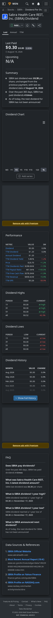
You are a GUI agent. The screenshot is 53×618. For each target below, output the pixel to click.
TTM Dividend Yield (14, 259)
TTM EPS (9, 280)
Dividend (10, 248)
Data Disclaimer (25, 609)
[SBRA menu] (45, 10)
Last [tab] (5, 32)
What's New (36, 601)
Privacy (29, 605)
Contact (25, 601)
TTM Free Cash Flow (15, 273)
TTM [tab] (22, 32)
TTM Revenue (12, 277)
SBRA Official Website (19, 551)
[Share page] (39, 25)
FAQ (46, 601)
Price (8, 262)
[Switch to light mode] (33, 4)
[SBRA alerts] (27, 25)
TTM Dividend (12, 251)
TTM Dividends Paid (15, 266)
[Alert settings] (33, 25)
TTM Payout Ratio (13, 269)
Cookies (38, 605)
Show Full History (27, 398)
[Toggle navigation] (4, 4)
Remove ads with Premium (25, 223)
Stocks (10, 9)
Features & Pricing (11, 601)
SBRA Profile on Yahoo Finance (24, 574)
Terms (20, 605)
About (12, 605)
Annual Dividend (13, 255)
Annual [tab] (13, 32)
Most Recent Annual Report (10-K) (26, 559)
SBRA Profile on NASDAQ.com (24, 582)
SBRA (19, 9)
